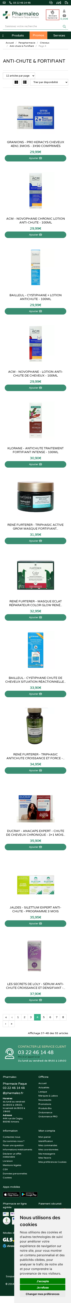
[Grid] (16, 82)
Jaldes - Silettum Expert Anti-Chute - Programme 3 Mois (35, 909)
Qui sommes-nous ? (13, 1141)
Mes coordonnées (48, 1149)
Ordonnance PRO (48, 1116)
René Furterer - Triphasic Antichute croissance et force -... (35, 756)
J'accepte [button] (43, 1281)
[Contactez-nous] (6, 2)
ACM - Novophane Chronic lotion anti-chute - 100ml (35, 220)
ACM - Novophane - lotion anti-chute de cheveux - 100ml (35, 374)
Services (59, 35)
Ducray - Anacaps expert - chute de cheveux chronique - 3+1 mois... (35, 833)
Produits (18, 35)
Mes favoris (44, 1157)
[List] (24, 82)
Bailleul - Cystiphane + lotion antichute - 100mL (35, 297)
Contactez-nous (11, 1137)
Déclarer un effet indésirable (12, 1155)
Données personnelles (15, 1173)
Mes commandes (47, 1145)
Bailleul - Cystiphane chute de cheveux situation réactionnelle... (35, 680)
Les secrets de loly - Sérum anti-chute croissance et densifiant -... (35, 986)
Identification (45, 1141)
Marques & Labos (48, 1095)
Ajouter (34, 158)
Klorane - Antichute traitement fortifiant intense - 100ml (35, 450)
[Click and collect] (49, 2)
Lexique (42, 1091)
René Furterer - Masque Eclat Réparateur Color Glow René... (35, 603)
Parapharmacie (27, 42)
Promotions (44, 1104)
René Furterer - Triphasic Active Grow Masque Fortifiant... (35, 527)
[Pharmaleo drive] (57, 2)
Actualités (43, 1087)
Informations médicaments (17, 1149)
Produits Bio (45, 1108)
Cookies (7, 1177)
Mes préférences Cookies (52, 1162)
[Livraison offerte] (64, 2)
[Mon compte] (64, 11)
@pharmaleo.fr (13, 1093)
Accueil (10, 42)
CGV (5, 1169)
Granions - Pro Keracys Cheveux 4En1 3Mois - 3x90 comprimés (35, 144)
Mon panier (44, 1137)
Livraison (8, 1161)
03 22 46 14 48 (36, 1052)
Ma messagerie (46, 1153)
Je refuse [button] (43, 1287)
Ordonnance (45, 1112)
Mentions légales (12, 1165)
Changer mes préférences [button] (42, 1294)
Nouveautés (44, 1100)
